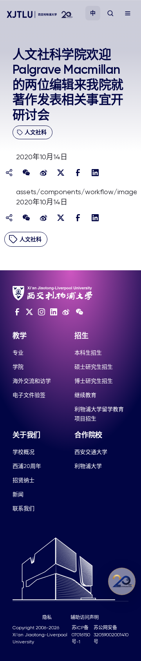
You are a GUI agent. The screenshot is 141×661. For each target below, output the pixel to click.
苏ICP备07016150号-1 (81, 635)
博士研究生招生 (93, 381)
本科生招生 (88, 353)
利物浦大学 (88, 466)
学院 (18, 367)
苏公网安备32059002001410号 (111, 635)
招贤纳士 (23, 480)
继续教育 (85, 395)
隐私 (47, 617)
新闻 (18, 494)
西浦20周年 (27, 466)
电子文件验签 (29, 395)
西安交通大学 (90, 452)
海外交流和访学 (32, 381)
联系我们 (23, 508)
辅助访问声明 (84, 617)
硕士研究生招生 (93, 367)
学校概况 (23, 452)
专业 (18, 353)
